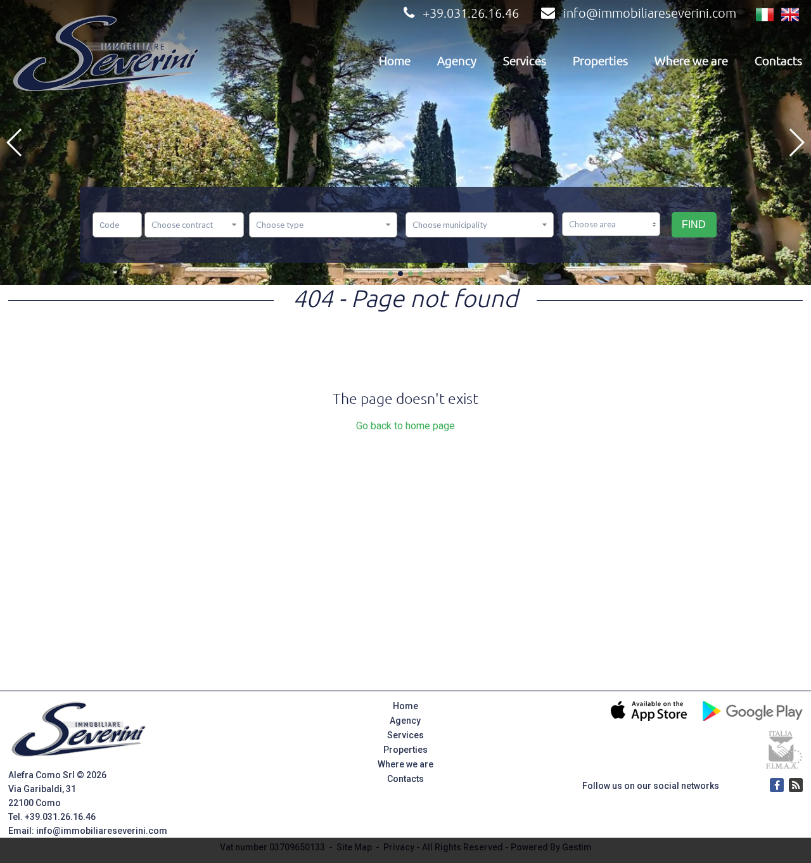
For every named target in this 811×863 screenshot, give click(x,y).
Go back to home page (405, 426)
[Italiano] (764, 15)
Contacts (778, 61)
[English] (790, 15)
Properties (600, 61)
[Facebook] (777, 785)
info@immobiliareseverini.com (649, 13)
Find (694, 224)
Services (524, 61)
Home (395, 61)
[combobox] (194, 224)
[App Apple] (739, 785)
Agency (456, 61)
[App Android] (758, 785)
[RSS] (796, 785)
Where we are (691, 61)
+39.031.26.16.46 (471, 13)
